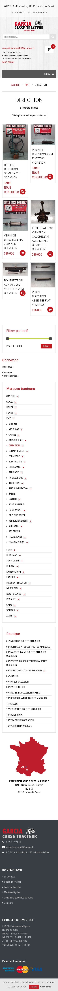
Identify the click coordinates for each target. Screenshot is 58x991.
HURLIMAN (11, 555)
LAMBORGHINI (13, 571)
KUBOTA (10, 566)
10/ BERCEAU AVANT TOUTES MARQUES (26, 698)
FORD (9, 549)
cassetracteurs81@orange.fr (18, 48)
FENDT (9, 412)
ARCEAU (13, 424)
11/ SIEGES (12, 703)
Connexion (19, 12)
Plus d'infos (45, 986)
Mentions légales (12, 892)
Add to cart (23, 253)
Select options (23, 191)
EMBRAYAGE (15, 467)
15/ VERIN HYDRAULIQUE (19, 725)
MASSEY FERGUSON (16, 582)
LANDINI (10, 577)
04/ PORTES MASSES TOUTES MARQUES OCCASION (26, 663)
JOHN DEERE (12, 560)
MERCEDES (12, 588)
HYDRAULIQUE (16, 477)
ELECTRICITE (15, 461)
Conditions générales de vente (18, 897)
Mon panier (8, 62)
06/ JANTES (12, 676)
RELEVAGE (14, 526)
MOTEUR (13, 499)
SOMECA (10, 610)
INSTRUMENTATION (18, 488)
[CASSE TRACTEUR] (29, 25)
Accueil (15, 84)
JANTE (12, 493)
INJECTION (14, 483)
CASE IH (10, 396)
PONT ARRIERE (16, 504)
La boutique (9, 876)
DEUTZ (9, 407)
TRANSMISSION (16, 542)
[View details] (15, 142)
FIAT (27, 84)
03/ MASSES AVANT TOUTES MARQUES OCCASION (26, 654)
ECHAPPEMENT (16, 450)
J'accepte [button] (34, 987)
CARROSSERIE (16, 440)
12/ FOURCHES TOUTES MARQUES (23, 709)
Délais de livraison (12, 881)
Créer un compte (39, 12)
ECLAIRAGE (14, 456)
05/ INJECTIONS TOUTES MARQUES (24, 670)
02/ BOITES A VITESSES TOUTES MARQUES (28, 646)
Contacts (8, 902)
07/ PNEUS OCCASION (17, 681)
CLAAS (9, 401)
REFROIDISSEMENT (18, 520)
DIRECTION (14, 445)
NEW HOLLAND (13, 593)
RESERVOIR (14, 531)
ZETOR (9, 615)
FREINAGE (14, 472)
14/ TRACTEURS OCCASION (20, 720)
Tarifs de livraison (12, 887)
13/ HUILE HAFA (14, 714)
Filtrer (46, 346)
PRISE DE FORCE (17, 515)
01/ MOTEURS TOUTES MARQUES (23, 641)
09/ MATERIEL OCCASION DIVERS (23, 692)
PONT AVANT (15, 509)
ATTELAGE (14, 429)
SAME (9, 604)
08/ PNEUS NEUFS (15, 687)
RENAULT (11, 599)
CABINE (12, 434)
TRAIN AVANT (15, 536)
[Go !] (52, 37)
